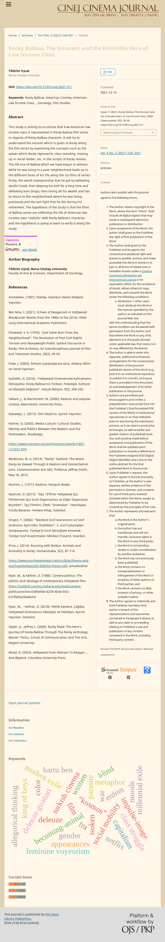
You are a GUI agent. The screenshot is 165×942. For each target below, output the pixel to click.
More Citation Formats (118, 132)
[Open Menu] (8, 4)
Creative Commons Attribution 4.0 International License (130, 275)
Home (13, 35)
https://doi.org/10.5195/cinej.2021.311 (44, 87)
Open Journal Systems (24, 703)
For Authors (16, 734)
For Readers (16, 728)
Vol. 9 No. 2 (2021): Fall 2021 (55, 35)
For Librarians (17, 740)
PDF (109, 72)
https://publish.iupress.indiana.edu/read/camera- (45, 586)
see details (29, 249)
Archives (27, 35)
